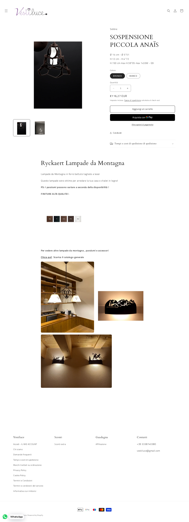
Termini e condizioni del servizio (28, 485)
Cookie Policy (19, 475)
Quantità (114, 82)
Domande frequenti (22, 454)
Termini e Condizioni (22, 480)
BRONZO (117, 75)
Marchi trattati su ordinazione (27, 465)
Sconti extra (60, 444)
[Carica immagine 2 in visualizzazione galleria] (39, 127)
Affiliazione (101, 444)
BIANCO (133, 75)
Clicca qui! (46, 257)
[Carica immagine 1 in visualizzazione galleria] (21, 127)
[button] (6, 11)
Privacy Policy (19, 470)
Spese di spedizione (132, 100)
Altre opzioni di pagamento (142, 124)
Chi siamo (18, 449)
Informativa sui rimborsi (24, 491)
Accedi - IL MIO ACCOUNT (25, 444)
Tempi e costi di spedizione (25, 459)
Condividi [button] (117, 132)
